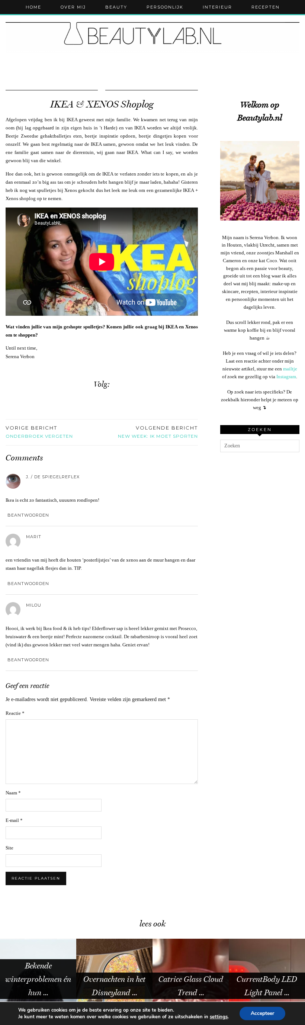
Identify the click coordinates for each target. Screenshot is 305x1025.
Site (9, 848)
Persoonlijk (165, 7)
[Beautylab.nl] (152, 36)
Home (33, 7)
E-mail (14, 820)
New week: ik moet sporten (158, 432)
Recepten (265, 7)
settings (219, 1016)
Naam (13, 793)
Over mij (73, 7)
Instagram (286, 376)
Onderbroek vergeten (39, 432)
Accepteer (262, 1013)
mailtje (290, 369)
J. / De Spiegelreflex (53, 476)
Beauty (116, 7)
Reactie (15, 713)
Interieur (217, 7)
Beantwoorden (28, 515)
